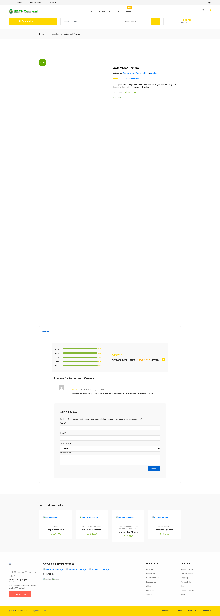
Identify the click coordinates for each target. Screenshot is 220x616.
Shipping (184, 578)
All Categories (25, 21)
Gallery (128, 9)
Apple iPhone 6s (55, 530)
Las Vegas (150, 590)
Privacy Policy (186, 582)
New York (150, 569)
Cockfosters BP (152, 578)
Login (209, 3)
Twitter (179, 611)
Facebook (165, 611)
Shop (111, 11)
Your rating (65, 443)
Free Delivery (17, 3)
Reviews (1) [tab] (47, 332)
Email (63, 433)
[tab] (47, 332)
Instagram (207, 611)
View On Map (21, 594)
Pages (102, 11)
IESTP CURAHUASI (22, 611)
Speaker (55, 34)
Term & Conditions (188, 574)
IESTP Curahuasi (187, 21)
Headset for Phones (128, 532)
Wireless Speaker (164, 530)
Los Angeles (151, 582)
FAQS (183, 595)
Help (182, 586)
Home (93, 11)
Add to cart (56, 548)
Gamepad (139, 73)
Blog (119, 11)
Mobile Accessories (130, 529)
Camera (126, 73)
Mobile (146, 73)
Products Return (187, 590)
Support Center (187, 569)
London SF (150, 574)
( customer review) (131, 78)
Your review (65, 453)
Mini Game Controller (91, 530)
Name (63, 423)
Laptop (93, 526)
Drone (132, 73)
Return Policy (35, 3)
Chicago (149, 586)
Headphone (127, 526)
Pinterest (192, 611)
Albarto (149, 595)
